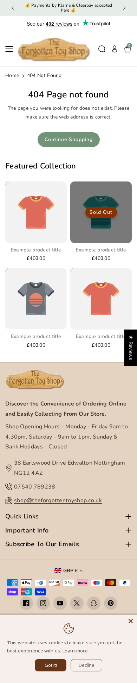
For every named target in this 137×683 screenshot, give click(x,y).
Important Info (26, 530)
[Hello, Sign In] (114, 49)
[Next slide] (124, 7)
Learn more (75, 650)
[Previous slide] (12, 7)
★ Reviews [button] (131, 347)
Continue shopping (69, 139)
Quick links (22, 516)
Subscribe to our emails (42, 544)
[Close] (130, 621)
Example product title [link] (36, 250)
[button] (11, 49)
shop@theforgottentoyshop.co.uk (58, 500)
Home (12, 75)
